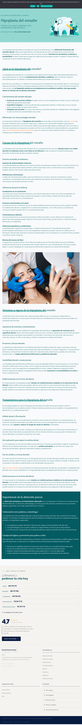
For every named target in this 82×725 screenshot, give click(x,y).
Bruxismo (44, 669)
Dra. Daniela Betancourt (23, 32)
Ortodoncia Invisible (47, 659)
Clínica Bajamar (50, 695)
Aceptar (33, 6)
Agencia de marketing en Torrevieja (43, 718)
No (38, 6)
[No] (80, 4)
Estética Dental (46, 662)
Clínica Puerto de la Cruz (52, 709)
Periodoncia (45, 672)
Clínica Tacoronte (50, 700)
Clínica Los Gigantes (51, 705)
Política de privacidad (7, 721)
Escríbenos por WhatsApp (13, 612)
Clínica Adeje (49, 690)
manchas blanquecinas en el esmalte (20, 130)
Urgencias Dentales (47, 678)
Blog (3, 696)
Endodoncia (45, 675)
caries (72, 121)
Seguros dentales (6, 693)
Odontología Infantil (47, 665)
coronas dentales (11, 468)
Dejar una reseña (10, 638)
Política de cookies (18, 721)
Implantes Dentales (47, 656)
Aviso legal (26, 721)
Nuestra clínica (6, 690)
